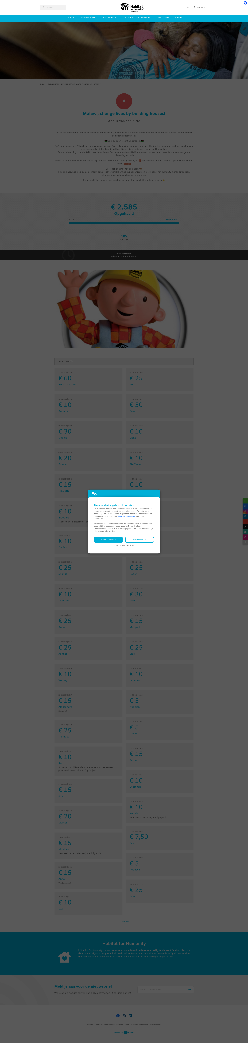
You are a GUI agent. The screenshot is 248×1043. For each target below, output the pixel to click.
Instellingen (139, 540)
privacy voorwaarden (126, 516)
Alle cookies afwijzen (124, 546)
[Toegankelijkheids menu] (245, 2)
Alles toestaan (108, 540)
